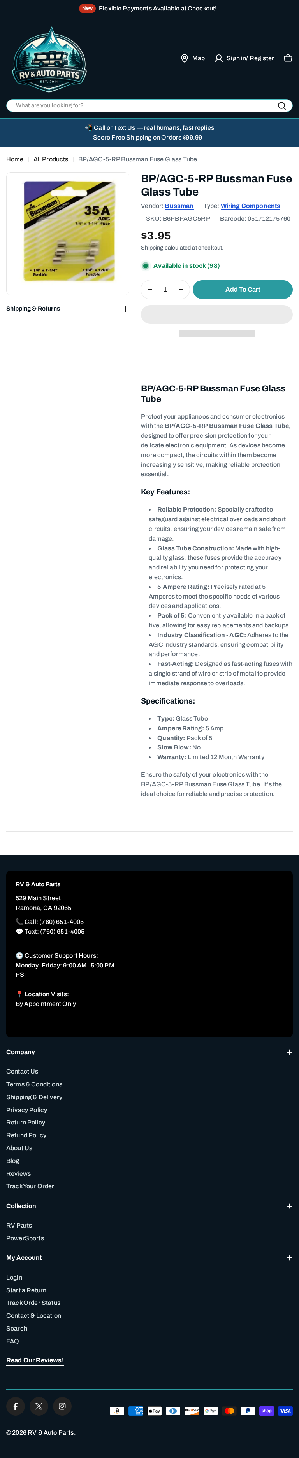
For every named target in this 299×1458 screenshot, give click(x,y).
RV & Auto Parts (51, 1432)
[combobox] (149, 105)
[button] (217, 314)
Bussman (179, 206)
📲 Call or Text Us (111, 127)
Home (15, 159)
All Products (51, 159)
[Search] (282, 105)
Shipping (152, 247)
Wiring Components (251, 206)
